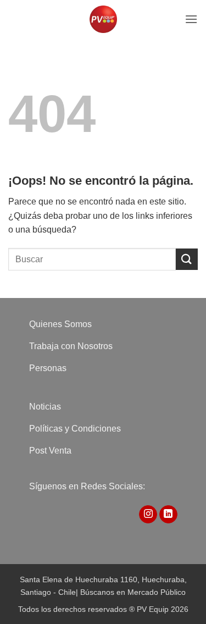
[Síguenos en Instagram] (148, 514)
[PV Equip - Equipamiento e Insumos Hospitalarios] (103, 19)
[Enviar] (187, 259)
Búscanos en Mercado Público (133, 592)
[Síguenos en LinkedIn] (168, 514)
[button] (191, 18)
